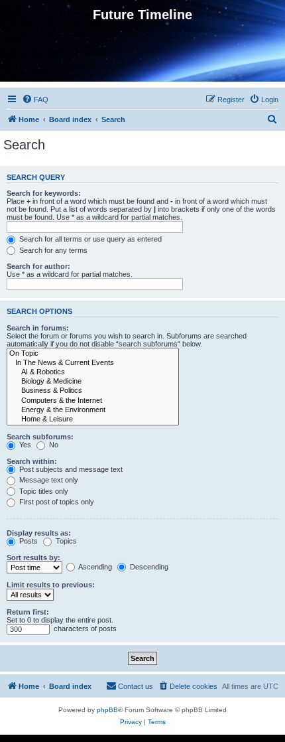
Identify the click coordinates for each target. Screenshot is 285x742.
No (52, 445)
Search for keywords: (44, 193)
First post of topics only (55, 502)
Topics (65, 541)
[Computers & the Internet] (93, 401)
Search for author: (38, 266)
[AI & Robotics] (93, 372)
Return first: (28, 612)
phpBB (107, 709)
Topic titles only (42, 491)
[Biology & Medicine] (93, 381)
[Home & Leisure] (93, 419)
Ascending (94, 567)
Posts (27, 541)
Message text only (47, 480)
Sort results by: (33, 557)
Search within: (32, 461)
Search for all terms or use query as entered (89, 239)
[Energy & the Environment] (93, 410)
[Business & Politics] (93, 391)
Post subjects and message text (70, 469)
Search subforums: (40, 437)
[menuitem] (35, 100)
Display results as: (39, 533)
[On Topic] (93, 353)
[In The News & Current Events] (93, 363)
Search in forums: (38, 328)
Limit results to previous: (51, 585)
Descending (148, 567)
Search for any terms (52, 250)
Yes (24, 445)
